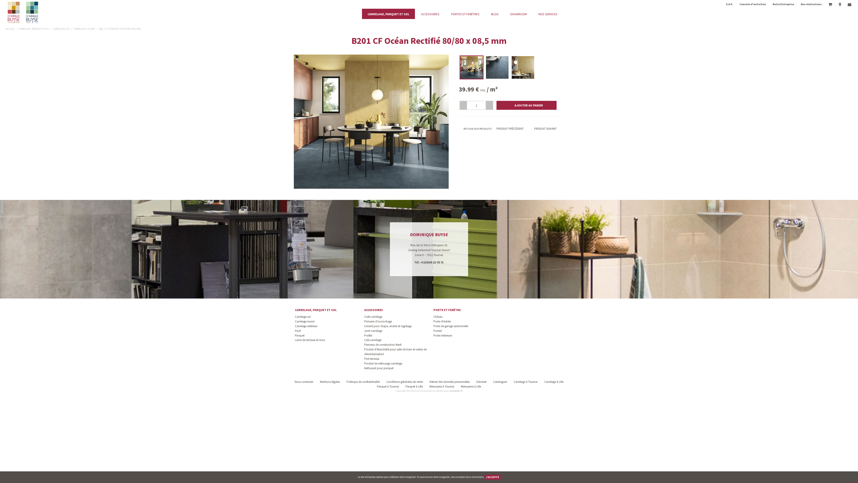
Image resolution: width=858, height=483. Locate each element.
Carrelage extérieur (306, 326)
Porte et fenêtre (447, 310)
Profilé (368, 335)
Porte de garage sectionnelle (450, 326)
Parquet (300, 335)
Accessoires (373, 310)
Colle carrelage (373, 317)
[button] (526, 105)
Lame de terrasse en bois (310, 340)
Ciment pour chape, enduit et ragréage (388, 326)
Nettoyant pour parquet (378, 368)
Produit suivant (545, 129)
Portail (437, 331)
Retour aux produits (477, 128)
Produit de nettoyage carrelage (383, 363)
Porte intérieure (442, 335)
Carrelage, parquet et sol (316, 310)
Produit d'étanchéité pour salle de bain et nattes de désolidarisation (395, 351)
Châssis (437, 317)
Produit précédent (510, 129)
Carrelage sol (303, 317)
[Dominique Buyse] (23, 12)
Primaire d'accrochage (378, 321)
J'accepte (492, 477)
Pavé (298, 331)
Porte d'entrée (442, 321)
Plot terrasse (371, 359)
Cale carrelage (372, 340)
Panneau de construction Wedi (383, 345)
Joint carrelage (373, 331)
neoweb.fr (456, 390)
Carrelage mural (304, 321)
